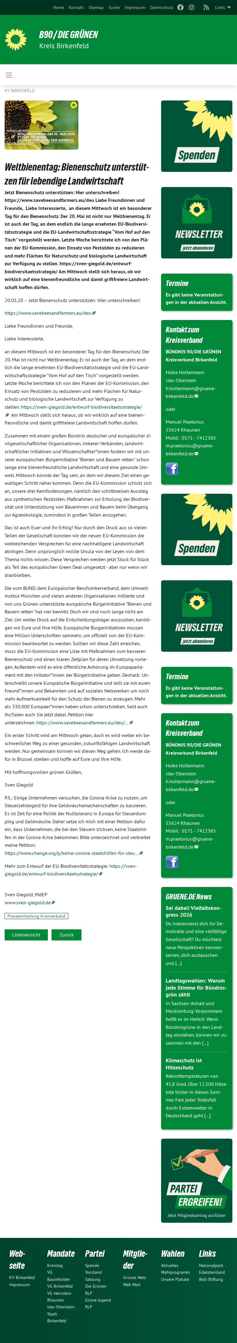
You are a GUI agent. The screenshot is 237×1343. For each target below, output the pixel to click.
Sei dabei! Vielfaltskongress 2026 (193, 911)
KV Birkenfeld (20, 90)
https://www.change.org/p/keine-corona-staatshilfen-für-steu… (72, 853)
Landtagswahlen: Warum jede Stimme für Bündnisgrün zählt (196, 987)
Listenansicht (26, 935)
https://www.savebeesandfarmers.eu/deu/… (82, 722)
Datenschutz (161, 7)
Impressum (135, 7)
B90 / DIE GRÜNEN (68, 34)
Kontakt (76, 7)
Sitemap (96, 7)
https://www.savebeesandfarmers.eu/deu (48, 313)
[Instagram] (192, 7)
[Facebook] (180, 7)
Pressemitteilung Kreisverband (36, 916)
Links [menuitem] (220, 7)
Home (58, 7)
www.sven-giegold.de (28, 902)
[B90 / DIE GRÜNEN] (16, 39)
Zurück (66, 935)
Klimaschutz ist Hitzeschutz (184, 1064)
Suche (114, 7)
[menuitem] (58, 7)
